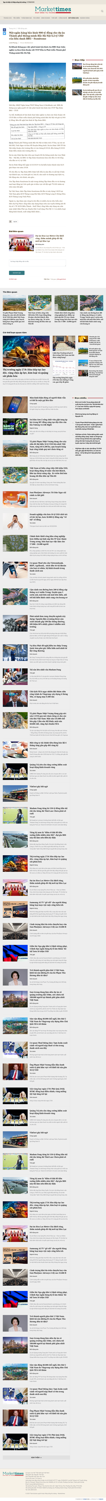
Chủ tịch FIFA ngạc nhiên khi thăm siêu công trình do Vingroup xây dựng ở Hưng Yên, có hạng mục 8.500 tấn (49, 694)
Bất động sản (73, 18)
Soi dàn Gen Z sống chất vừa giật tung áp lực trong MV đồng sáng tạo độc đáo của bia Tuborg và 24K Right (48, 422)
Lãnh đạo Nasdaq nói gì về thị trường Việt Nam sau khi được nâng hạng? (63, 355)
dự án (15, 221)
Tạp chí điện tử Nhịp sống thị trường (14, 2)
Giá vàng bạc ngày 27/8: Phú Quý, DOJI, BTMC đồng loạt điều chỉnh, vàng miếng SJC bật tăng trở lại (48, 1091)
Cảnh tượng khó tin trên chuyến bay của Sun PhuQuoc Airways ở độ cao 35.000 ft (48, 925)
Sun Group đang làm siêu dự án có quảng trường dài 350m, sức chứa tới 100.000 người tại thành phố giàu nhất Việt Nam (93, 68)
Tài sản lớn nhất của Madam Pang (45, 669)
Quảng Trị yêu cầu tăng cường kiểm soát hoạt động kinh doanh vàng (48, 765)
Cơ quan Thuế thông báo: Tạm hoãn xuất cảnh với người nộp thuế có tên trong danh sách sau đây (48, 1045)
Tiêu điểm (16, 18)
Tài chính (36, 18)
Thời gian (53, 279)
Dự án (11, 143)
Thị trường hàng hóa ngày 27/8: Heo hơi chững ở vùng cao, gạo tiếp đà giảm (63, 380)
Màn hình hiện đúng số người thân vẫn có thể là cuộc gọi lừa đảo (48, 399)
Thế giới (54, 18)
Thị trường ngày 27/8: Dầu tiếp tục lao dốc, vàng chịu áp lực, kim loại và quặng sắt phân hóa (25, 372)
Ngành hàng (85, 18)
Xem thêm (35, 1457)
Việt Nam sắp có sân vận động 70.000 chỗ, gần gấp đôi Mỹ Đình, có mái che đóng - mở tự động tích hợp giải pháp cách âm (88, 452)
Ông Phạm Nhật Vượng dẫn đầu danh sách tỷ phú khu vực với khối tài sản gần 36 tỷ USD (48, 1067)
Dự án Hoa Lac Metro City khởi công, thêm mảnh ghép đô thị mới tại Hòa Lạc (49, 238)
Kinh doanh (45, 18)
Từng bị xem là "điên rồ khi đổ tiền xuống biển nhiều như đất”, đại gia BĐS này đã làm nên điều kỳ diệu (48, 835)
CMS (86, 1499)
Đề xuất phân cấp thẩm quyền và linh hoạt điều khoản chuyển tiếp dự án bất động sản (92, 81)
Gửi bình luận (17, 273)
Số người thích (61, 279)
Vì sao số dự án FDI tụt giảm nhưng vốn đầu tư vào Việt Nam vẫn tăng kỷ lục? (96, 363)
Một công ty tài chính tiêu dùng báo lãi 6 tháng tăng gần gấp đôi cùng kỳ (48, 744)
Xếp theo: (47, 279)
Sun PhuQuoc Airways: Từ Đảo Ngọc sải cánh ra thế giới (48, 493)
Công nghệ (63, 18)
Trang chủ (12, 28)
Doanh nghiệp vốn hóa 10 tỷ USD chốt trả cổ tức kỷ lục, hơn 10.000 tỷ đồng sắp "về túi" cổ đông (48, 517)
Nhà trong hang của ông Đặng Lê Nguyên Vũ (86, 415)
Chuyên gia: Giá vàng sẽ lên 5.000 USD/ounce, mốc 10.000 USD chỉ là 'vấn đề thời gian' (95, 340)
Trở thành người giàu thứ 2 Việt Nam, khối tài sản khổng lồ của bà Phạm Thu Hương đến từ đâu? (47, 973)
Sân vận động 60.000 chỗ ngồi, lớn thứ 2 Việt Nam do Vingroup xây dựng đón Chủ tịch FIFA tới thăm (49, 1021)
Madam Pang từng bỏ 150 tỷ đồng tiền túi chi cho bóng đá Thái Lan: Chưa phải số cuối (48, 811)
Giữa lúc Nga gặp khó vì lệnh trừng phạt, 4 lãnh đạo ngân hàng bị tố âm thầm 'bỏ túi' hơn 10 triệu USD (48, 949)
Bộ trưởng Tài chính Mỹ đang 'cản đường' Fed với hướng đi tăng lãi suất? (96, 373)
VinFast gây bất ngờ (39, 786)
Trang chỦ (8, 18)
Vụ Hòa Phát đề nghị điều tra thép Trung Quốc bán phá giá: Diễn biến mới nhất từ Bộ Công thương (48, 648)
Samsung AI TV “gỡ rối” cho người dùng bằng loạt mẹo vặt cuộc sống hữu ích (48, 903)
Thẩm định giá (26, 18)
